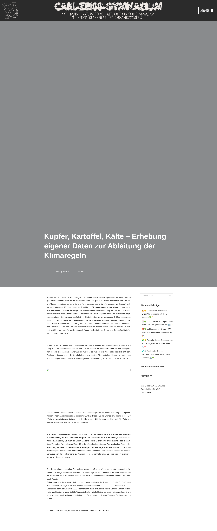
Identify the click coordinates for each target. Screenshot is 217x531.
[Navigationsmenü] (206, 10)
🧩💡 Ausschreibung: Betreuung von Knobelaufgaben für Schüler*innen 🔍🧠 (157, 343)
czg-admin (63, 272)
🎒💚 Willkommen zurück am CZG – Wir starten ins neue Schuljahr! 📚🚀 (157, 332)
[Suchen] (170, 295)
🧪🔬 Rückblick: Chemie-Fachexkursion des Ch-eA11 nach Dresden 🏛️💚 (156, 354)
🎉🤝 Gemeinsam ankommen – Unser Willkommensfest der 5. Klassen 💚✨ (155, 314)
